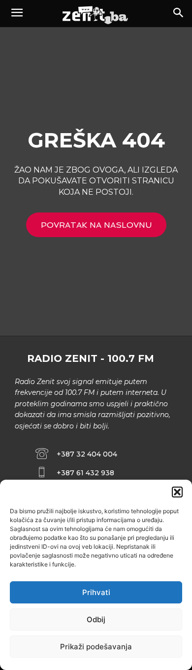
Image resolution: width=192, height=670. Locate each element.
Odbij (96, 619)
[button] (177, 492)
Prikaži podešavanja (96, 646)
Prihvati (96, 592)
